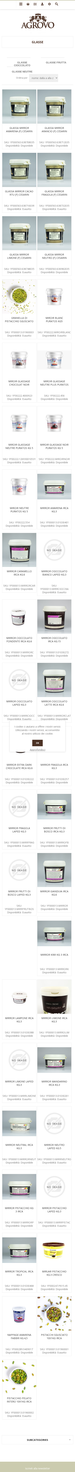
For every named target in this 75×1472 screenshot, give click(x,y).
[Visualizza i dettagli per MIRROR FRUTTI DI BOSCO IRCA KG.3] (54, 807)
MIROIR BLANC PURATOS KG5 (54, 319)
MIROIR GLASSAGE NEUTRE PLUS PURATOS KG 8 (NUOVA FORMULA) (54, 386)
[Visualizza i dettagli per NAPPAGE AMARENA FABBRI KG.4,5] (19, 1313)
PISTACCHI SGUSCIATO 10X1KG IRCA (54, 1336)
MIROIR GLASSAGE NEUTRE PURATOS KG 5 (19, 446)
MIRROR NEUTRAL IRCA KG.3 (19, 1146)
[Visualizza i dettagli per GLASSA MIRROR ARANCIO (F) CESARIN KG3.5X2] (54, 106)
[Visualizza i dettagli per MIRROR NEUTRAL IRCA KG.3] (19, 1123)
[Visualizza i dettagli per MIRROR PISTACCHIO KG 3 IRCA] (19, 1187)
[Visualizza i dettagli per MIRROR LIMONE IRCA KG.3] (54, 997)
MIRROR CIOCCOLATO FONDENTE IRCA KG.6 (19, 639)
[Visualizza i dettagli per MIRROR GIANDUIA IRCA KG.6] (54, 870)
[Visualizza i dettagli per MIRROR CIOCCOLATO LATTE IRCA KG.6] (54, 680)
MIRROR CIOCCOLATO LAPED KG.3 (19, 703)
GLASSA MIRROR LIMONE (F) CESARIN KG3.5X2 (19, 258)
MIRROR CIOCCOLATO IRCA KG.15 (54, 639)
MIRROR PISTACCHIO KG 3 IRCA (19, 1209)
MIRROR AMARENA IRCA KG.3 (54, 509)
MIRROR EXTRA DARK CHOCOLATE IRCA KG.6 (19, 766)
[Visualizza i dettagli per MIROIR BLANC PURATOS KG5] (54, 296)
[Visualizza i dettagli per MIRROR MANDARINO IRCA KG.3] (54, 1060)
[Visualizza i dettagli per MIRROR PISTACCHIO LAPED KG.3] (54, 1187)
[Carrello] (26, 4)
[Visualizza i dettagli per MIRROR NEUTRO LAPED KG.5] (54, 1123)
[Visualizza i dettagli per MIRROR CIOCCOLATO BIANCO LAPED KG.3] (54, 550)
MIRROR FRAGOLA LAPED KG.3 (19, 829)
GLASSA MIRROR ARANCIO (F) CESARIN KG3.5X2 (54, 131)
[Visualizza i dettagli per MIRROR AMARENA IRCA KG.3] (54, 487)
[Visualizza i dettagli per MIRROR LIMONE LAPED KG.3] (19, 1060)
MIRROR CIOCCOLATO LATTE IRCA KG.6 (54, 703)
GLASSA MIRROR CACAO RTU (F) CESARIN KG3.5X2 (19, 195)
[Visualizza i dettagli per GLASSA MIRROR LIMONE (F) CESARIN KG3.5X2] (19, 233)
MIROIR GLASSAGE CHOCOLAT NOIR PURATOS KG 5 (19, 385)
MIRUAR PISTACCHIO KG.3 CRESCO (54, 1273)
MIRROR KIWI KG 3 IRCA (54, 954)
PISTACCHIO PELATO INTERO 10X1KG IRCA (19, 1400)
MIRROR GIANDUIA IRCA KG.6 (54, 893)
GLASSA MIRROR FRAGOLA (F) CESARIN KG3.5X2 (54, 195)
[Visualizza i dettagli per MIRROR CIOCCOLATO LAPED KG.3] (19, 680)
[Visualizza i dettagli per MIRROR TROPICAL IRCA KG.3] (19, 1250)
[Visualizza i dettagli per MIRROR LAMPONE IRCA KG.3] (19, 997)
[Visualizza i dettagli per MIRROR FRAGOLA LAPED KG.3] (19, 807)
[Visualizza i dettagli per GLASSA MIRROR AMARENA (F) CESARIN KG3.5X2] (19, 106)
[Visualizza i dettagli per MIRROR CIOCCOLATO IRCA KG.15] (54, 617)
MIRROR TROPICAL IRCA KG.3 (19, 1273)
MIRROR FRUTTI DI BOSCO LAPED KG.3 (19, 893)
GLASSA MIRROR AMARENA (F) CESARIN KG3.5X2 (19, 131)
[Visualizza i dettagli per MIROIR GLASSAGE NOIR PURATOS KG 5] (54, 423)
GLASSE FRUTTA (56, 62)
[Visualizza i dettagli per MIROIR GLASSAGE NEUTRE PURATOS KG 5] (19, 423)
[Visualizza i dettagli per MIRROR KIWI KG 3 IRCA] (54, 933)
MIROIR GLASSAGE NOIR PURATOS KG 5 (54, 446)
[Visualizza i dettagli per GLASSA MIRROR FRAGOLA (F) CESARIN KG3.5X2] (54, 170)
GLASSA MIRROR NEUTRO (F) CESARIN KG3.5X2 (54, 258)
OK (37, 743)
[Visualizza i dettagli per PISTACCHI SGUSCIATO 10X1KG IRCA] (54, 1313)
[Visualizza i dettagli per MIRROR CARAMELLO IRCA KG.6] (19, 550)
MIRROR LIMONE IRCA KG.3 (54, 1019)
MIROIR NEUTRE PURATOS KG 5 (19, 509)
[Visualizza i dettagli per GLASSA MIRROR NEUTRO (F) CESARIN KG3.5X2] (54, 233)
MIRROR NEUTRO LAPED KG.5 (54, 1146)
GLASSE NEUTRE (22, 71)
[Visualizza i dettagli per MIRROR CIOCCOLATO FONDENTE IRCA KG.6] (19, 617)
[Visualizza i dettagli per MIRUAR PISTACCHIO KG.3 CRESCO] (54, 1250)
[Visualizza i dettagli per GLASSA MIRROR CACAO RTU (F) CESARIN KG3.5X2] (19, 170)
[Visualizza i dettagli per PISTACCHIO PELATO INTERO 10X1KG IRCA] (19, 1377)
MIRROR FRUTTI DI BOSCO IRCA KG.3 (54, 829)
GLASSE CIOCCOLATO (22, 64)
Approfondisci (37, 749)
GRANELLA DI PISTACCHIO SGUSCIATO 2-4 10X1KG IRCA (19, 321)
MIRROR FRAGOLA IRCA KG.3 (54, 766)
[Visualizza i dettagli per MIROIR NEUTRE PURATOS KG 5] (19, 487)
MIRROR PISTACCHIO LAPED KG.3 (54, 1209)
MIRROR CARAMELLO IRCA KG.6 (19, 573)
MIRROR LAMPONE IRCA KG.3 (19, 1019)
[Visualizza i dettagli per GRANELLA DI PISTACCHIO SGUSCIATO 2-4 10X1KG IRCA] (19, 296)
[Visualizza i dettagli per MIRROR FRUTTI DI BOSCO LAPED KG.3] (19, 870)
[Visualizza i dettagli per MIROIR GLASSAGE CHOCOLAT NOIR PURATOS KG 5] (19, 360)
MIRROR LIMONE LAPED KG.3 (19, 1083)
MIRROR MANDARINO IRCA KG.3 (54, 1083)
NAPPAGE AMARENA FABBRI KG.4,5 (19, 1336)
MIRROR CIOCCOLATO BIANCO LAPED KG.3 (54, 573)
